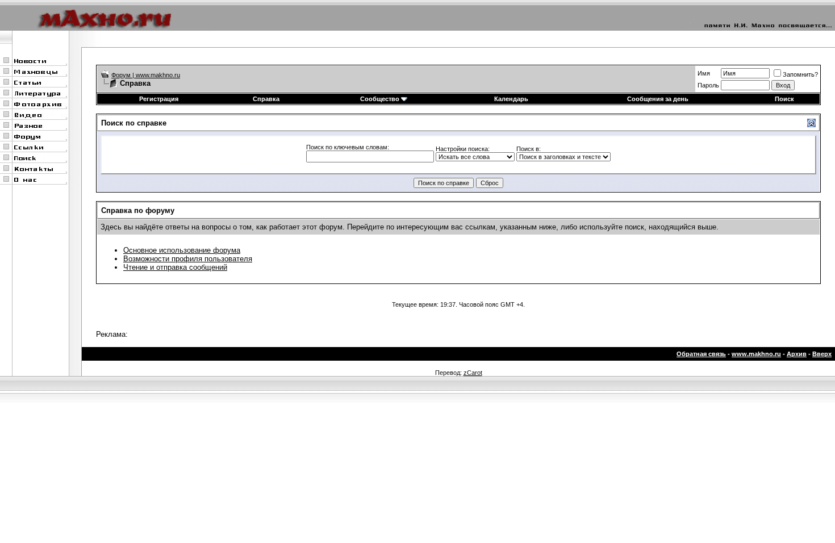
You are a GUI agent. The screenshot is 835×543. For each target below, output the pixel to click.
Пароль (708, 85)
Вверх (822, 353)
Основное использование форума (181, 250)
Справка (266, 98)
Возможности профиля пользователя (187, 258)
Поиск (784, 98)
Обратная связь (701, 353)
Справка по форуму (137, 210)
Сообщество (379, 98)
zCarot (473, 372)
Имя (704, 73)
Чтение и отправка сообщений (175, 267)
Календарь (511, 98)
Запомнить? (800, 74)
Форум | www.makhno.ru (145, 75)
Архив (797, 353)
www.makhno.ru (756, 353)
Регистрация (158, 98)
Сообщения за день (657, 98)
